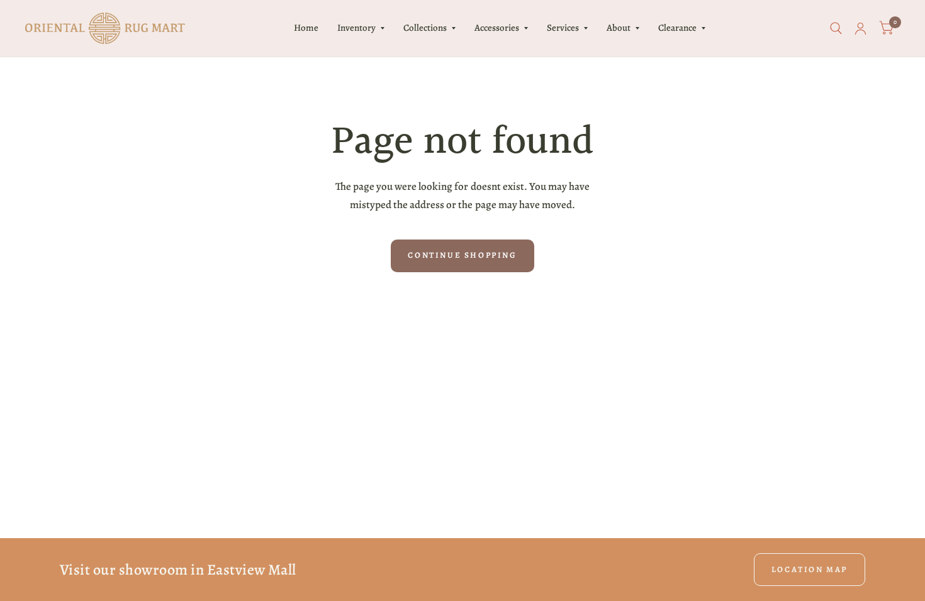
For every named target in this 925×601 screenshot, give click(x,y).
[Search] (836, 28)
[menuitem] (306, 28)
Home (306, 27)
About (619, 27)
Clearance (677, 27)
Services (563, 27)
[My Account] (860, 28)
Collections (425, 27)
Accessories (496, 27)
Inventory (356, 27)
